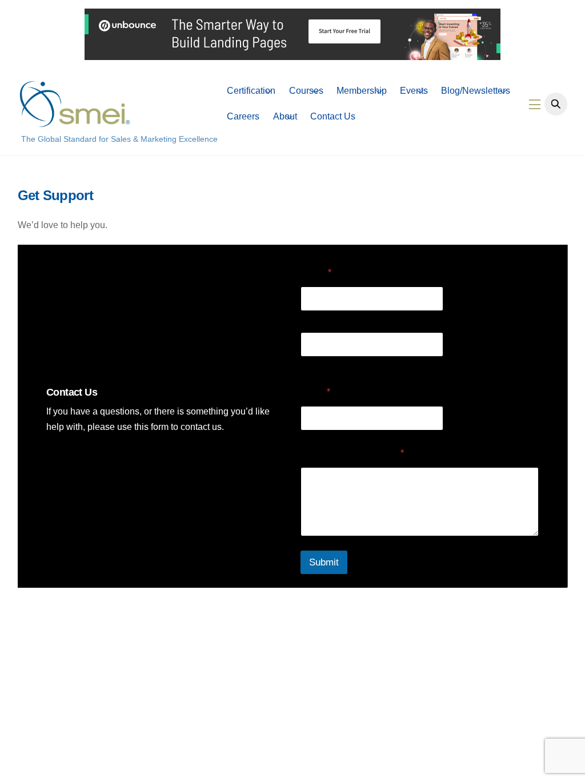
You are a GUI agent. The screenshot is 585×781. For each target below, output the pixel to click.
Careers (243, 116)
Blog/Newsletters (475, 90)
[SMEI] (75, 122)
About (285, 116)
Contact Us (332, 116)
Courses (306, 90)
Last (308, 364)
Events (414, 90)
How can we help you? (352, 453)
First (308, 318)
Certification (251, 90)
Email (315, 392)
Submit (324, 562)
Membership (361, 90)
